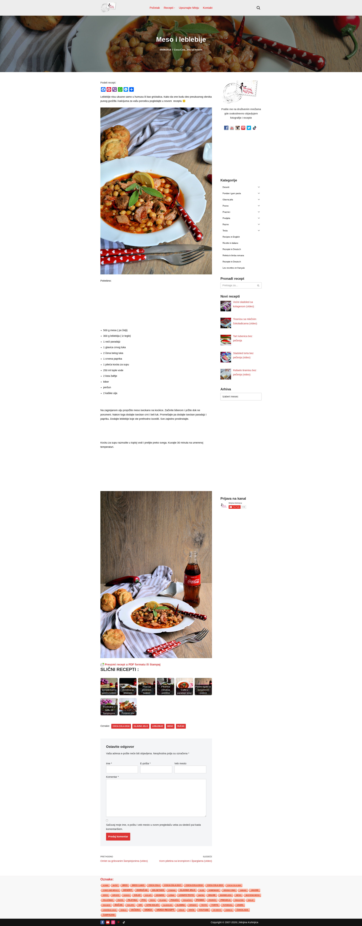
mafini (201, 895)
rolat (251, 900)
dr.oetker (158, 890)
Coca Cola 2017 (172, 885)
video (148, 909)
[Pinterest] (118, 922)
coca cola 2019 (215, 885)
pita (144, 900)
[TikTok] (124, 922)
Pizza (152, 900)
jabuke (243, 890)
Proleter (239, 900)
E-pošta (145, 763)
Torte (214, 905)
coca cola (154, 885)
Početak (155, 7)
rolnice (106, 905)
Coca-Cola (179, 49)
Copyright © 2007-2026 (224, 922)
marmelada (225, 895)
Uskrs (240, 905)
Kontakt (208, 7)
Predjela (225, 900)
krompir (160, 895)
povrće (212, 900)
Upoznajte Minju (189, 7)
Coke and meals (111, 890)
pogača (175, 900)
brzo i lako (138, 885)
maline (212, 895)
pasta (120, 900)
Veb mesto (180, 763)
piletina (132, 900)
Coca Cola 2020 (234, 885)
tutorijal (227, 905)
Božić (115, 885)
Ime (109, 763)
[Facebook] (102, 922)
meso (170, 726)
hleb (202, 890)
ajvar (105, 885)
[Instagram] (113, 922)
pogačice (187, 900)
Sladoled (167, 905)
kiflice (116, 895)
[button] (174, 7)
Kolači (148, 895)
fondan (172, 890)
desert (127, 890)
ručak (180, 726)
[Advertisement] (156, 304)
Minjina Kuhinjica (248, 922)
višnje (181, 910)
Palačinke (108, 900)
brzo (125, 885)
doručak (142, 890)
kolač (137, 895)
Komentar (112, 776)
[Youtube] (108, 922)
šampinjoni (109, 915)
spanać (193, 905)
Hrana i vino (229, 890)
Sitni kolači (152, 905)
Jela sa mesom (194, 49)
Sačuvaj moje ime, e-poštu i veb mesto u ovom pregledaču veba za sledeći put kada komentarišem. (153, 826)
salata (130, 905)
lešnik (171, 895)
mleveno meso (252, 895)
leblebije (157, 726)
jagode (255, 890)
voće (191, 910)
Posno (200, 900)
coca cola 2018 (121, 726)
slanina (181, 905)
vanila (123, 910)
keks (105, 895)
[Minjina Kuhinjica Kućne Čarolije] (108, 8)
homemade (214, 890)
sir (140, 905)
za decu (217, 910)
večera (135, 910)
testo (204, 905)
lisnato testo (186, 895)
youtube (204, 910)
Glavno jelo (141, 726)
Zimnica (229, 910)
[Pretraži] (258, 8)
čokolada (242, 910)
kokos (127, 895)
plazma (163, 900)
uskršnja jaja (109, 910)
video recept (165, 909)
